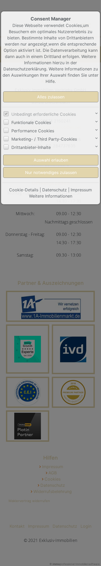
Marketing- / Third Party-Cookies (44, 139)
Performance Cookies (32, 130)
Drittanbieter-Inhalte (31, 147)
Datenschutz (54, 189)
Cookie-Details (23, 189)
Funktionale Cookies (31, 122)
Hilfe (50, 81)
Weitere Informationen (50, 196)
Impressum (81, 189)
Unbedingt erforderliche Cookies (43, 114)
